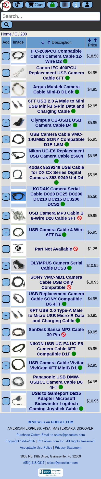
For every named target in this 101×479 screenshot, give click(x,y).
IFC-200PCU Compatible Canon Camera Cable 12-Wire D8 (56, 56)
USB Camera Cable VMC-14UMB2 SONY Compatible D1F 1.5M (56, 139)
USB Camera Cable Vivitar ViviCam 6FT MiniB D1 (56, 365)
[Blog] (18, 4)
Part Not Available (54, 249)
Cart (39, 4)
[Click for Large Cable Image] (18, 62)
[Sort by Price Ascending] (95, 40)
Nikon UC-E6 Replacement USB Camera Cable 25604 (56, 153)
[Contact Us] (76, 4)
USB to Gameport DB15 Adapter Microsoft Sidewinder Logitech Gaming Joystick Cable (55, 401)
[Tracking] (65, 4)
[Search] (7, 25)
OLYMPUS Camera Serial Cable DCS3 (56, 266)
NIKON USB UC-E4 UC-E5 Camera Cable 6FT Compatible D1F (56, 348)
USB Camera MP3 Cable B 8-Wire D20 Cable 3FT (56, 216)
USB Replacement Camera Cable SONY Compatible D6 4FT (56, 299)
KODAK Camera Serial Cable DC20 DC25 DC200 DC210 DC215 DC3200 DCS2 (56, 196)
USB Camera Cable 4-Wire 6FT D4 (56, 232)
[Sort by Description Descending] (43, 42)
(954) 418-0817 (33, 463)
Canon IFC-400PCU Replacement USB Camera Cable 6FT (56, 72)
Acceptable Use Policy (36, 447)
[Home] (6, 5)
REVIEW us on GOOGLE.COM (50, 422)
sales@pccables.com (62, 463)
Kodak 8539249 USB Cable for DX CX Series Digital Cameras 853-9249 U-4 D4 (56, 172)
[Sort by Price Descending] (89, 40)
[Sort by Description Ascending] (49, 42)
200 (23, 34)
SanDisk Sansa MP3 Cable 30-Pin (56, 332)
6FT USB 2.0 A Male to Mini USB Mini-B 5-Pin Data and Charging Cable (56, 106)
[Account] (87, 4)
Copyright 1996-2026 (20, 441)
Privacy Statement (68, 447)
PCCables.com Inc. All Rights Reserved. (66, 441)
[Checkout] (52, 4)
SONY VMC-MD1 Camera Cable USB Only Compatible (56, 282)
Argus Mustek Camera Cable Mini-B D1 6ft (56, 89)
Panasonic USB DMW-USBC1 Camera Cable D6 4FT (56, 382)
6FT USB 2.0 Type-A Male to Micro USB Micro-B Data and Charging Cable (56, 315)
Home (6, 34)
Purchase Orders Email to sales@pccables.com (50, 435)
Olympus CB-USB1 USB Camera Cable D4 (56, 123)
